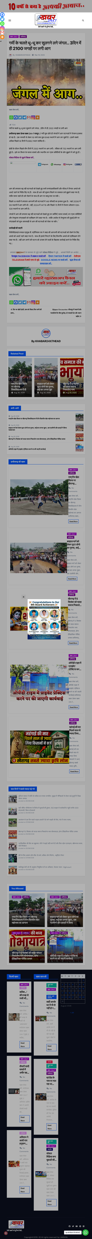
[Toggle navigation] (10, 20)
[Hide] (1, 41)
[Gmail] (2, 32)
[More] (2, 37)
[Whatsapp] (2, 23)
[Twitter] (2, 19)
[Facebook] (2, 14)
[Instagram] (2, 28)
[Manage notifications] (6, 1233)
